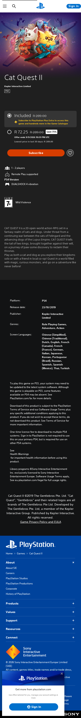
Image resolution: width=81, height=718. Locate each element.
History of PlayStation (18, 594)
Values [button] (10, 612)
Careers (10, 573)
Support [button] (11, 620)
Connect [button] (11, 637)
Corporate (11, 588)
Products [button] (12, 603)
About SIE (11, 568)
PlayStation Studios (17, 578)
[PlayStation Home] (40, 6)
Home (9, 553)
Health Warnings (19, 454)
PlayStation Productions (19, 583)
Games (21, 553)
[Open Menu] (4, 6)
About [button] (10, 562)
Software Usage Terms (66, 699)
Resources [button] (13, 629)
